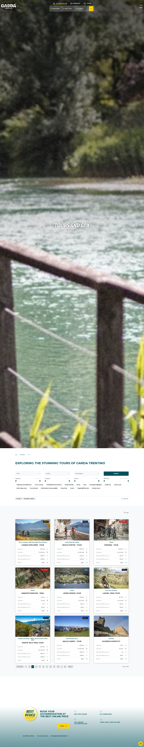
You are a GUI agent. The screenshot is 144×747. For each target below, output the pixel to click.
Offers (88, 3)
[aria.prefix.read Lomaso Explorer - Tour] (32, 542)
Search (116, 473)
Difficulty (106, 478)
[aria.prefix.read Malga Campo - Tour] (72, 639)
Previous (20, 666)
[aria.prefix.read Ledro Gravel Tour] (72, 590)
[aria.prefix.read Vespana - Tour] (111, 542)
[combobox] (27, 474)
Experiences (76, 3)
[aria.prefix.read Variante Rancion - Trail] (32, 590)
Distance (18, 478)
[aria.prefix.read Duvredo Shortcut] (111, 639)
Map (127, 512)
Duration (47, 478)
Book (62, 726)
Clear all (125, 498)
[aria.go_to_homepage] (8, 6)
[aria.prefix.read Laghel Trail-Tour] (111, 590)
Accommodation (61, 3)
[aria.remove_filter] (21, 498)
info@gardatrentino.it (59, 736)
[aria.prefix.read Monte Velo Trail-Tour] (32, 639)
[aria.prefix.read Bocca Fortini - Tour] (72, 542)
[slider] (15, 481)
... (61, 666)
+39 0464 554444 (42, 736)
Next (70, 666)
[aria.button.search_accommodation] (91, 8)
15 (65, 666)
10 (58, 666)
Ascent (76, 478)
